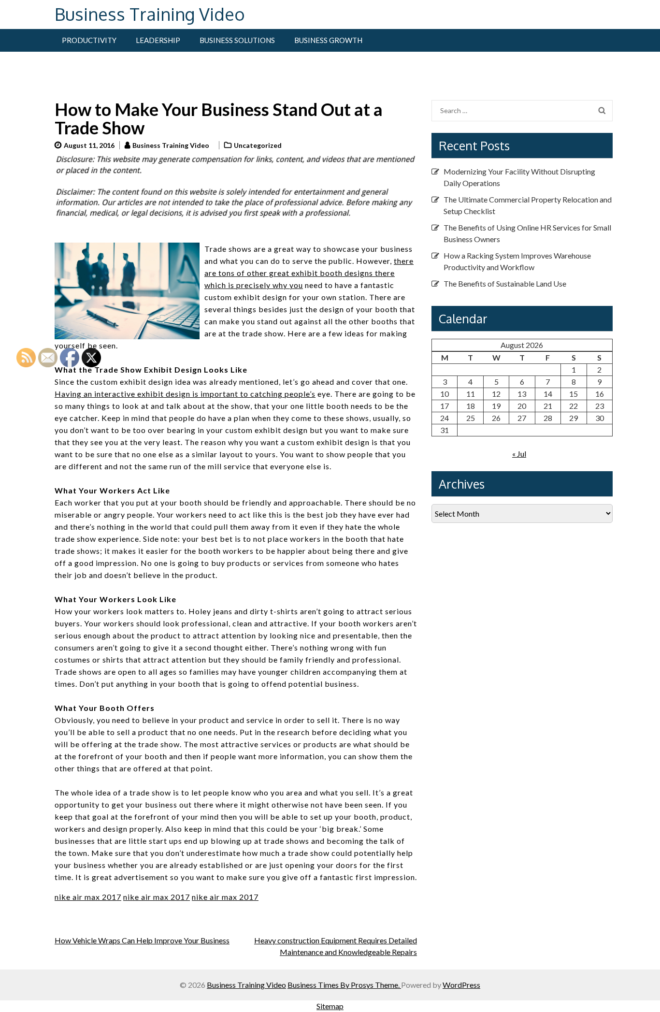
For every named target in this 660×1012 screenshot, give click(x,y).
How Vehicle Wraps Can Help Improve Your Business (142, 940)
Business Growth (328, 40)
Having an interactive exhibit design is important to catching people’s (185, 393)
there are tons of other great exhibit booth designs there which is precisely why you (309, 272)
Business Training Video (150, 14)
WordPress (461, 984)
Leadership (158, 40)
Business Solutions (237, 40)
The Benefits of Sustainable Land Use (505, 283)
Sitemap (330, 1006)
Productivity (89, 40)
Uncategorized (258, 145)
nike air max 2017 (156, 896)
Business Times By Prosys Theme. (344, 984)
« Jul (519, 453)
